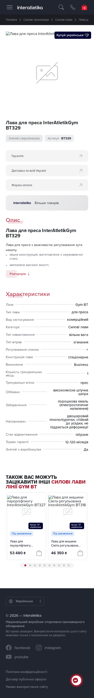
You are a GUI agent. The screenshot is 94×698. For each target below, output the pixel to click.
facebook (22, 647)
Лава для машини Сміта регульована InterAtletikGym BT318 (66, 543)
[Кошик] (84, 7)
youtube (21, 656)
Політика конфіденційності (26, 671)
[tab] (25, 565)
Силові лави (63, 19)
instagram (53, 647)
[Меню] (9, 7)
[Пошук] (61, 7)
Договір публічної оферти (26, 679)
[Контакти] (73, 7)
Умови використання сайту (27, 686)
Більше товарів (47, 203)
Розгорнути (18, 274)
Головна (11, 19)
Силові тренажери (36, 19)
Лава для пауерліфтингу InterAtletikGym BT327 (25, 543)
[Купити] (39, 553)
